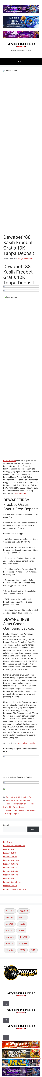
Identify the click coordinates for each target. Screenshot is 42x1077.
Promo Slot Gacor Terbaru (14, 889)
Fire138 (9, 930)
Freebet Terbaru (10, 886)
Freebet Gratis (12, 800)
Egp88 (22, 924)
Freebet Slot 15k (10, 857)
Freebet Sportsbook (12, 882)
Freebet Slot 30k (10, 871)
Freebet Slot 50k (10, 875)
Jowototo (10, 937)
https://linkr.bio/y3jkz (27, 743)
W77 (33, 950)
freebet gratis (20, 493)
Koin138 (9, 943)
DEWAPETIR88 (9, 461)
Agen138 (10, 911)
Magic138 (23, 943)
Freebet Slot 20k (10, 864)
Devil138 (9, 924)
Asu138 (22, 917)
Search (6, 825)
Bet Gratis (7, 842)
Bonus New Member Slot (14, 846)
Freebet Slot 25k (10, 867)
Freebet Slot (26, 797)
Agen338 (24, 911)
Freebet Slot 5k (9, 878)
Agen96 (9, 917)
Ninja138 (9, 950)
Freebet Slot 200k (11, 860)
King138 (23, 937)
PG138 (22, 950)
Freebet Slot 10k (13, 797)
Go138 (21, 930)
